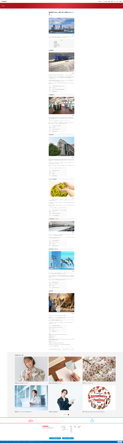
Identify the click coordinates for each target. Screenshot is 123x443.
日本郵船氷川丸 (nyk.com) (51, 337)
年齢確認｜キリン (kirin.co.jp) (52, 341)
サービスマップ (63, 430)
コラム (4, 9)
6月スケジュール (54, 243)
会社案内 (112, 1)
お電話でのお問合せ (55, 438)
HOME (2, 9)
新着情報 (120, 1)
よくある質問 (79, 426)
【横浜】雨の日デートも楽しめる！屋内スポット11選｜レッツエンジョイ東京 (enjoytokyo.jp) (58, 334)
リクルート (117, 1)
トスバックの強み (105, 1)
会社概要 (75, 427)
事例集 (109, 1)
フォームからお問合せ (68, 438)
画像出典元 (73, 115)
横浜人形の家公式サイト (54, 175)
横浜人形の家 (55, 43)
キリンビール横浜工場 (56, 44)
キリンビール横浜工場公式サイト (55, 215)
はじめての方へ (100, 1)
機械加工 (71, 428)
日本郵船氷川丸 (55, 42)
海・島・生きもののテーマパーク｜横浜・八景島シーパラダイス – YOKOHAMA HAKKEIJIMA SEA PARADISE (59, 344)
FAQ (114, 1)
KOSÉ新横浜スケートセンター (55, 245)
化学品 (71, 427)
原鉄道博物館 (55, 41)
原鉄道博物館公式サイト (54, 91)
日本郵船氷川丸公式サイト (55, 131)
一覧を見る (64, 414)
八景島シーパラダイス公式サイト (55, 287)
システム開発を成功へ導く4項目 (65, 429)
